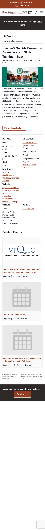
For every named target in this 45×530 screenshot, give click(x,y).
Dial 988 (28, 3)
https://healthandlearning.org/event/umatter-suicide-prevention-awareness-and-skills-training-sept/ (11, 194)
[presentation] (22, 251)
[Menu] (41, 12)
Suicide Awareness (10, 175)
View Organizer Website (31, 166)
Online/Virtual (28, 208)
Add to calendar (14, 128)
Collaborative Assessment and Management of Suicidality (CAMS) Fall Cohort (22, 359)
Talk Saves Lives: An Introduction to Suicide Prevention (10, 376)
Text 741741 (24, 6)
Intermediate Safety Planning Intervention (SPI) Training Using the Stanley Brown (21, 270)
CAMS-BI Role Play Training (15, 314)
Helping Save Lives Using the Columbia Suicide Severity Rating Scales (31, 376)
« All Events (7, 36)
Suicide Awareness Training (10, 179)
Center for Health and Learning (30, 144)
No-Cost (5, 172)
